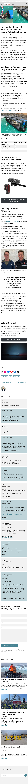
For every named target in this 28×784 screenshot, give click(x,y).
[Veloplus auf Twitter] (10, 769)
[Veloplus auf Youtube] (7, 769)
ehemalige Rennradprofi (12, 221)
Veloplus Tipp (16, 376)
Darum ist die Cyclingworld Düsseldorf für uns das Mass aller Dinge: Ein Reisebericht (12, 712)
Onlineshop (3, 1)
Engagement (4, 376)
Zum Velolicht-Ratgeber (14, 339)
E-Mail (2, 618)
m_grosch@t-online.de (7, 537)
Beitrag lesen (4, 689)
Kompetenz (17, 1)
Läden (27, 1)
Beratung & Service (11, 1)
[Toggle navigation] (2, 4)
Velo (10, 376)
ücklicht (13, 110)
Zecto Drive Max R (6, 110)
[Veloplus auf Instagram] (4, 769)
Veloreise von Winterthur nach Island (13, 680)
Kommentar (3, 627)
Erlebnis (22, 1)
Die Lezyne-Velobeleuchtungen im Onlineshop (14, 200)
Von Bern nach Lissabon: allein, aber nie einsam (13, 748)
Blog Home (3, 779)
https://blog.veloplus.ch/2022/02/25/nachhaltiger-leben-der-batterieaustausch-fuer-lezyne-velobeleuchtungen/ (13, 514)
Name (2, 613)
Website (3, 622)
